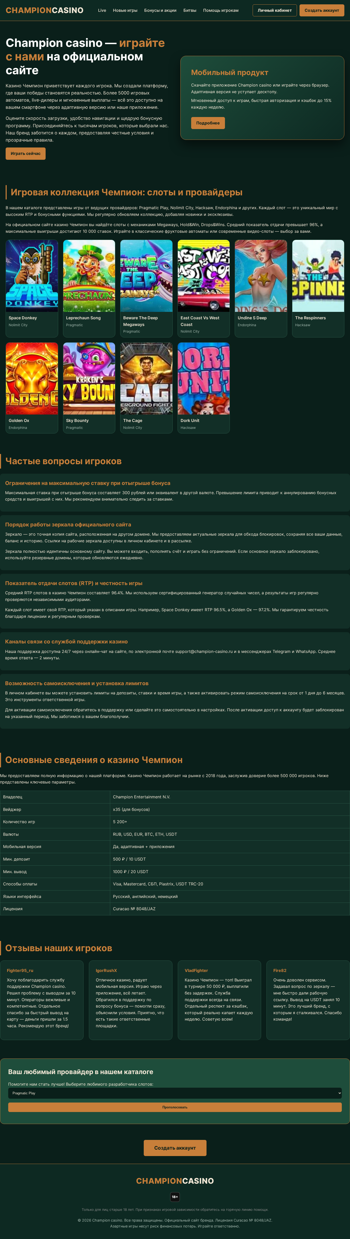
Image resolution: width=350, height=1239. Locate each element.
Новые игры (125, 10)
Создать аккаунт (322, 10)
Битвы (189, 10)
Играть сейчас (25, 153)
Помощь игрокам (221, 10)
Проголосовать (175, 1107)
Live (102, 10)
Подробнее (208, 122)
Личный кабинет (275, 10)
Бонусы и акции (160, 10)
